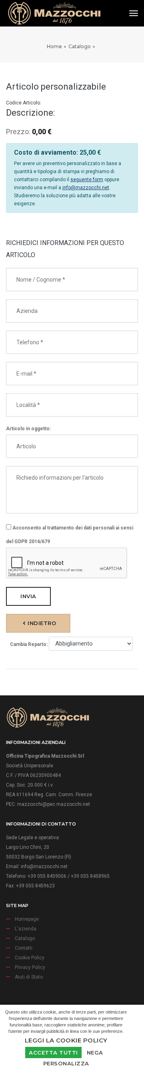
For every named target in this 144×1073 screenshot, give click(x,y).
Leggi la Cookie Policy (66, 1040)
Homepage (27, 919)
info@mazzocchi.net (85, 187)
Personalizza (66, 1063)
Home (54, 46)
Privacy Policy (30, 967)
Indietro (41, 623)
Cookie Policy (29, 958)
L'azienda (25, 929)
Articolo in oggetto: (28, 428)
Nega (95, 1052)
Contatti (23, 948)
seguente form (86, 179)
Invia (28, 596)
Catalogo (79, 46)
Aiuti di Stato (29, 977)
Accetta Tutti (53, 1052)
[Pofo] (54, 13)
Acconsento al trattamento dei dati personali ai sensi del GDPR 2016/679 (69, 534)
